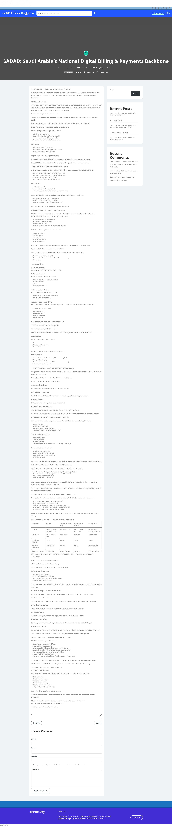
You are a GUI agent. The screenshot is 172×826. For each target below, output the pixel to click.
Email (33, 748)
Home (60, 68)
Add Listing (159, 13)
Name (33, 739)
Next (97, 723)
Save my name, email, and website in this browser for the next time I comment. (59, 765)
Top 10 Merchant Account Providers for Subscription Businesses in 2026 (123, 126)
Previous (37, 723)
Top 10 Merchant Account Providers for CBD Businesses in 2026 (123, 114)
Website (34, 756)
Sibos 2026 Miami (116, 120)
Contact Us (136, 817)
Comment (35, 769)
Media (112, 171)
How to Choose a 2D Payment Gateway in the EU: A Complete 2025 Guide (124, 164)
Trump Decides (115, 162)
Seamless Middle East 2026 (119, 132)
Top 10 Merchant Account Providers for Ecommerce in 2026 (123, 138)
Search (112, 90)
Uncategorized (68, 68)
